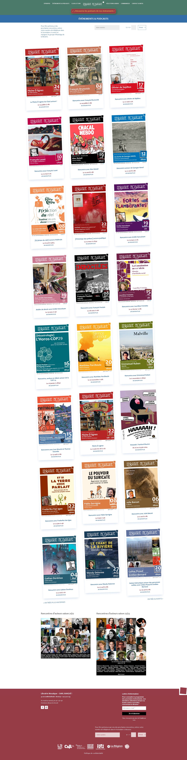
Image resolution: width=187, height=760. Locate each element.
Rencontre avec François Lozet (45, 171)
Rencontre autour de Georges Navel (130, 168)
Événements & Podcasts (60, 3)
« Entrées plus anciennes (54, 602)
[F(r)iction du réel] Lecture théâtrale (48, 240)
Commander (125, 3)
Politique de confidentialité (93, 753)
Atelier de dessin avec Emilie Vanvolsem (51, 309)
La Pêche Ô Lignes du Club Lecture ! (43, 102)
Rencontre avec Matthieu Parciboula (95, 377)
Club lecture (76, 3)
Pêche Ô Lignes (98, 446)
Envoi (141, 27)
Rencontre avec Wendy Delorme (102, 584)
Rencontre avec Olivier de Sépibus (127, 99)
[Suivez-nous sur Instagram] (46, 707)
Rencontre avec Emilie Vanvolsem (132, 237)
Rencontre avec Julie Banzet (142, 514)
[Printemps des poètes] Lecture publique (90, 238)
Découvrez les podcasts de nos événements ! (95, 11)
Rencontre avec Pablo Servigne (100, 515)
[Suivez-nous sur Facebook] (42, 707)
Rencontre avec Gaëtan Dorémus (60, 590)
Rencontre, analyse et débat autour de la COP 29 (53, 379)
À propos (47, 3)
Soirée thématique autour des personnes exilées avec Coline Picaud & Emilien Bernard (144, 584)
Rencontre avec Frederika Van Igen (58, 520)
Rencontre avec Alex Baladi (88, 169)
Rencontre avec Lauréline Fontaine (135, 306)
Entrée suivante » (155, 598)
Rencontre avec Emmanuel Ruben (137, 375)
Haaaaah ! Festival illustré (140, 444)
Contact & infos (137, 3)
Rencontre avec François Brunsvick (86, 100)
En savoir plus (44, 107)
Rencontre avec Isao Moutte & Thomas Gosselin (55, 450)
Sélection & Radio (112, 3)
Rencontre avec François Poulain (93, 308)
